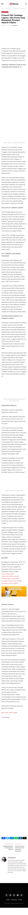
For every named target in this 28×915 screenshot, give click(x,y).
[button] (2, 4)
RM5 (6, 713)
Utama (8, 899)
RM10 (11, 713)
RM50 (15, 713)
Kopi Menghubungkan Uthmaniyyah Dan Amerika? (8, 847)
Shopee (20, 899)
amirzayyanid (15, 25)
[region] (14, 93)
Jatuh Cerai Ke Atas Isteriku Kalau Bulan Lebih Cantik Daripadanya (19, 848)
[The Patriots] (14, 4)
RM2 (2, 713)
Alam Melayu (5, 12)
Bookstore (14, 899)
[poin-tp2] (14, 596)
